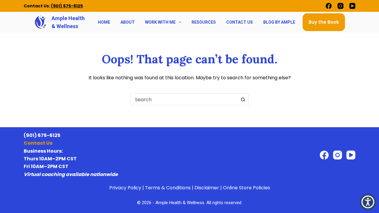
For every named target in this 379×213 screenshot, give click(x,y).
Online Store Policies (246, 187)
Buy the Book (324, 22)
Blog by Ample (279, 22)
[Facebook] (329, 6)
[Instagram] (340, 6)
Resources (204, 22)
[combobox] (184, 99)
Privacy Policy (125, 187)
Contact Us (239, 22)
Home (104, 22)
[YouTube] (352, 6)
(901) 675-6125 (67, 6)
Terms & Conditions (168, 187)
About (128, 22)
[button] (368, 202)
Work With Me (160, 22)
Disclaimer (207, 187)
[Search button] (242, 99)
